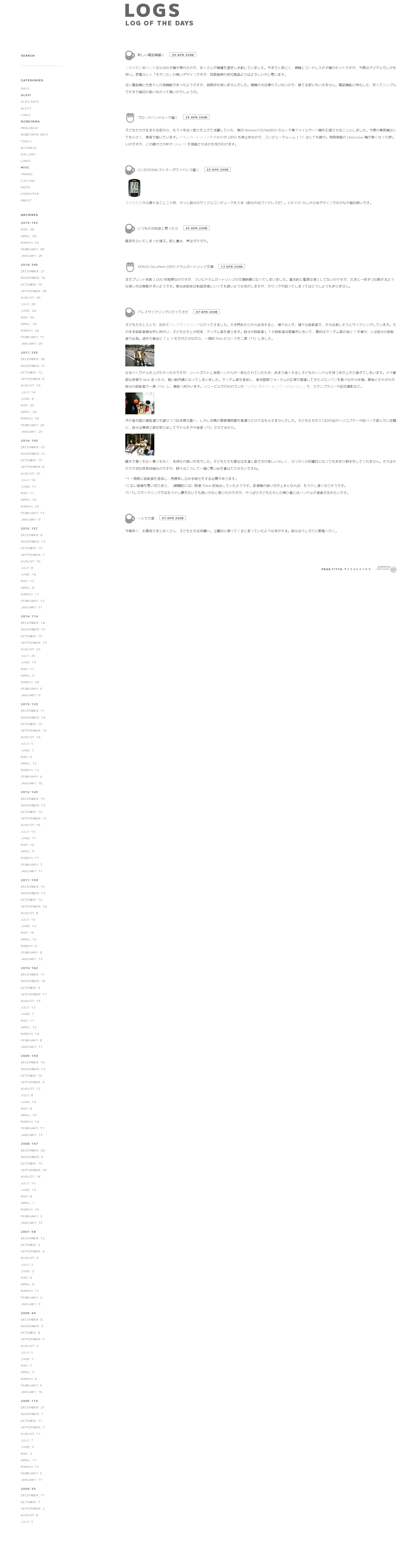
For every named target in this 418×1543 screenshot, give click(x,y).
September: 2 (33, 1508)
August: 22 (30, 649)
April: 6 (27, 1284)
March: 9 (29, 946)
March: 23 (30, 506)
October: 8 (30, 1332)
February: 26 (33, 425)
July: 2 (27, 1264)
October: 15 (31, 460)
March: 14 (30, 1033)
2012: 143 (29, 792)
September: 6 (33, 379)
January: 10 (32, 783)
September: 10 (34, 730)
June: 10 (28, 574)
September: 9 (33, 1082)
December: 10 (33, 1062)
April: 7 (27, 1203)
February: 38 (33, 249)
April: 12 (29, 763)
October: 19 (31, 284)
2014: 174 (29, 616)
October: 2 (30, 1244)
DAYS (25, 88)
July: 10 (28, 919)
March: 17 (30, 594)
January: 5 (30, 1304)
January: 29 (32, 255)
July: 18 (28, 480)
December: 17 (33, 974)
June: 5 (27, 1447)
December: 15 (33, 798)
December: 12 (33, 1238)
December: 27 (33, 271)
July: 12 (28, 1007)
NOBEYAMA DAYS (34, 134)
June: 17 (28, 486)
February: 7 (31, 864)
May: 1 (26, 1365)
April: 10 (29, 499)
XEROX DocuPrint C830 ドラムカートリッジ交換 (176, 266)
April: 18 (29, 324)
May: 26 (27, 229)
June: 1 (27, 1359)
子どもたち (133, 202)
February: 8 (31, 952)
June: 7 (27, 750)
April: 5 (27, 1372)
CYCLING (28, 180)
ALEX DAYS (30, 101)
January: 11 (32, 607)
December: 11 (33, 710)
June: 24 (28, 310)
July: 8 (27, 568)
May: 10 (27, 844)
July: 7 (27, 1440)
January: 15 (32, 1222)
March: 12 (30, 770)
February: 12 (33, 600)
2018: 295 (29, 264)
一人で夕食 (147, 518)
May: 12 (27, 581)
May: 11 (27, 493)
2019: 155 (29, 222)
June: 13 (28, 662)
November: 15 (33, 629)
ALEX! (26, 95)
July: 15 (28, 1183)
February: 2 (31, 1216)
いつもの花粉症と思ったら (158, 228)
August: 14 (30, 737)
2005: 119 (29, 1401)
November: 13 (33, 893)
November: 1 (32, 1414)
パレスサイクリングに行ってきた (163, 311)
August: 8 (29, 913)
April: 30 (29, 236)
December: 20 (33, 1150)
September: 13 (34, 642)
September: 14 (34, 906)
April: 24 (29, 411)
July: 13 (28, 831)
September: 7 (33, 554)
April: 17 (29, 1460)
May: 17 (27, 669)
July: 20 (28, 655)
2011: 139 (29, 880)
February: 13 (33, 513)
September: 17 (34, 994)
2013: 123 (29, 704)
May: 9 (26, 757)
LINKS (25, 115)
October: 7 (30, 1502)
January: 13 (32, 1135)
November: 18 (33, 981)
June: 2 (27, 1271)
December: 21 (33, 1407)
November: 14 (33, 717)
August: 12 (30, 1088)
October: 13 (31, 548)
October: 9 (30, 987)
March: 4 (29, 1379)
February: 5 (31, 1385)
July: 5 (27, 743)
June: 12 (28, 926)
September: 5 (33, 1339)
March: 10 (30, 1209)
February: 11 (33, 1128)
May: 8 (26, 1108)
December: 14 (33, 622)
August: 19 (30, 385)
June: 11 (28, 838)
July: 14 (28, 392)
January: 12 (32, 959)
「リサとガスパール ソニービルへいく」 (275, 386)
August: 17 (30, 1433)
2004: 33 (28, 1488)
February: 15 (33, 337)
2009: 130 (29, 1055)
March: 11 (30, 857)
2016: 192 (29, 440)
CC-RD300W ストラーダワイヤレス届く (169, 169)
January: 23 (32, 431)
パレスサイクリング (184, 324)
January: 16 (32, 1392)
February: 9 (31, 688)
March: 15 (30, 1466)
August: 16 (30, 825)
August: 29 (30, 297)
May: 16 (27, 932)
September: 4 (33, 1251)
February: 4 (31, 776)
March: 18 (30, 682)
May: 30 (27, 317)
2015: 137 (29, 528)
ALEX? (26, 108)
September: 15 (34, 818)
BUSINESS (29, 147)
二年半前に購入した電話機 (145, 67)
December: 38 (33, 359)
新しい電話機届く (152, 54)
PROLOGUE (29, 128)
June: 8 (27, 398)
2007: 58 (28, 1231)
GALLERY (28, 154)
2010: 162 (29, 968)
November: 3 (32, 1326)
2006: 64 (28, 1313)
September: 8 (33, 466)
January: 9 (30, 519)
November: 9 (32, 1157)
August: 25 (30, 473)
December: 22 (33, 447)
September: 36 (34, 291)
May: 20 (27, 405)
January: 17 (32, 1046)
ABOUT (26, 200)
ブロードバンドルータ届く (158, 117)
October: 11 (31, 1420)
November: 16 (33, 277)
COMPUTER (30, 193)
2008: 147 (29, 1143)
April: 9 (27, 675)
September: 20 (34, 1170)
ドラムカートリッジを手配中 (201, 137)
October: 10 (31, 1075)
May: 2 (26, 1453)
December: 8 (32, 535)
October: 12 (31, 372)
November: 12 (33, 541)
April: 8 (27, 587)
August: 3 (29, 1258)
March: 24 (30, 330)
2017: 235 (29, 352)
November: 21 (33, 365)
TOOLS (26, 141)
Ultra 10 (180, 144)
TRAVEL (27, 174)
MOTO (25, 187)
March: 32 (30, 242)
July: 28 (28, 304)
